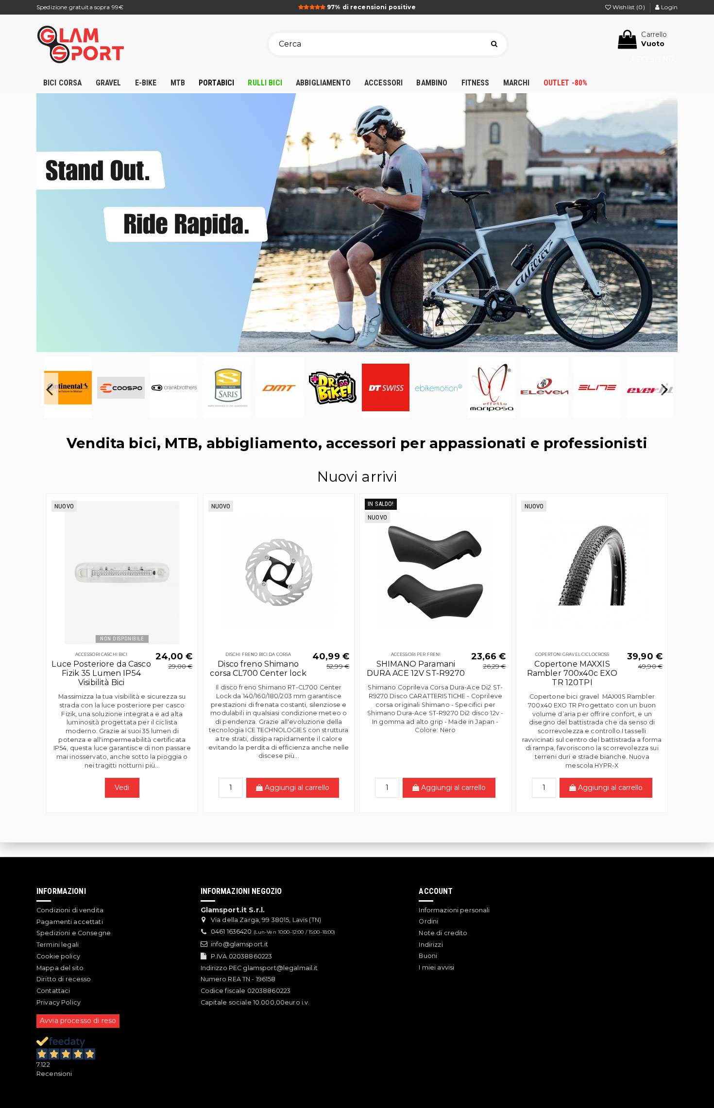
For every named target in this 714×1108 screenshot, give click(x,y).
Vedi (122, 787)
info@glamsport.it (239, 944)
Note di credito (443, 933)
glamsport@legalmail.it (280, 968)
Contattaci (53, 990)
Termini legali (57, 944)
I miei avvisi (436, 967)
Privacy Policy (58, 1002)
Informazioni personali (454, 910)
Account (436, 891)
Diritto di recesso (63, 979)
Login (669, 7)
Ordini (428, 921)
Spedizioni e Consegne (73, 933)
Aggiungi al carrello (296, 787)
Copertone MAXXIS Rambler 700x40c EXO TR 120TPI (572, 673)
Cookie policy (58, 956)
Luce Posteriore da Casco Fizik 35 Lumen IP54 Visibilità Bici (101, 673)
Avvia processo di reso (78, 1020)
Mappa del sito (60, 968)
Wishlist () (628, 7)
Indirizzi (430, 944)
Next (664, 389)
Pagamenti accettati (69, 921)
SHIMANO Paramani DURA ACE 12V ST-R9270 (416, 668)
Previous (49, 389)
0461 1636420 (231, 931)
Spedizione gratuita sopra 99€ (79, 7)
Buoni (428, 955)
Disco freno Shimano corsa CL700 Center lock (258, 668)
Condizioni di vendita (69, 910)
